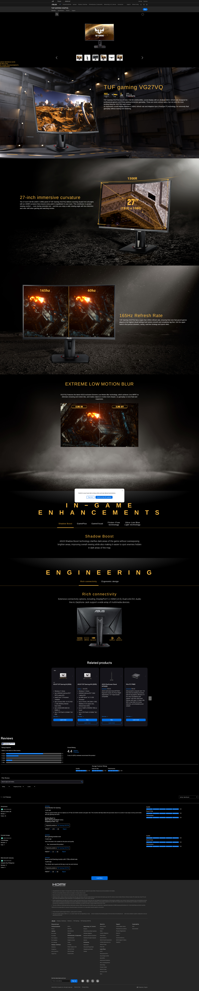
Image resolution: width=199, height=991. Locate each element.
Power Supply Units (72, 946)
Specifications (61, 10)
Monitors (53, 947)
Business (146, 1)
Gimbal (85, 951)
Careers (102, 928)
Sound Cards (71, 953)
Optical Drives (71, 949)
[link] (54, 4)
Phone (52, 928)
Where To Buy (103, 944)
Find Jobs (102, 946)
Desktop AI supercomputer (90, 937)
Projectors (53, 949)
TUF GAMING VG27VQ (59, 8)
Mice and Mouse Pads (89, 947)
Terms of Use (77, 987)
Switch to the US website (104, 497)
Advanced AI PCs (104, 953)
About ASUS (103, 926)
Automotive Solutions (105, 960)
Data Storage (71, 951)
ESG (133, 926)
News (101, 931)
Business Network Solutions (90, 935)
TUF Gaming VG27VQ (86, 921)
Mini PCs (70, 928)
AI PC (101, 951)
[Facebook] (87, 981)
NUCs (69, 926)
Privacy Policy (85, 987)
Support (73, 10)
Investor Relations (104, 933)
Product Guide (103, 967)
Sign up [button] (74, 981)
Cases (69, 942)
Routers (85, 928)
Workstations (71, 931)
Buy (145, 9)
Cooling (69, 944)
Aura (101, 974)
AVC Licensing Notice (105, 962)
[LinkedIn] (97, 981)
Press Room (102, 935)
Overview (53, 10)
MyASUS (118, 942)
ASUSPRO (102, 958)
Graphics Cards (71, 940)
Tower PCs (53, 953)
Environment (135, 928)
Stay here (90, 497)
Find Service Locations (121, 928)
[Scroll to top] (195, 987)
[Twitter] (92, 981)
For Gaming (54, 942)
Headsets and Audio (88, 949)
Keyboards (86, 944)
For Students (54, 940)
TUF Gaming (76, 921)
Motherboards (71, 937)
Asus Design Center (104, 956)
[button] (140, 1)
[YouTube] (82, 981)
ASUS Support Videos (121, 940)
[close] (122, 490)
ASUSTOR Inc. (103, 937)
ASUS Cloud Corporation (106, 940)
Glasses (69, 933)
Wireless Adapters (88, 933)
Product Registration (121, 931)
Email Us (118, 933)
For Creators (54, 938)
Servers (85, 940)
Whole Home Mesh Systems (90, 931)
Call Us (117, 935)
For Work (53, 935)
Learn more (63, 720)
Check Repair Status (121, 926)
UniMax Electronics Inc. (105, 942)
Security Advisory (120, 937)
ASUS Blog (102, 965)
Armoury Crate (103, 971)
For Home (53, 933)
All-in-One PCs (54, 951)
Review (67, 10)
